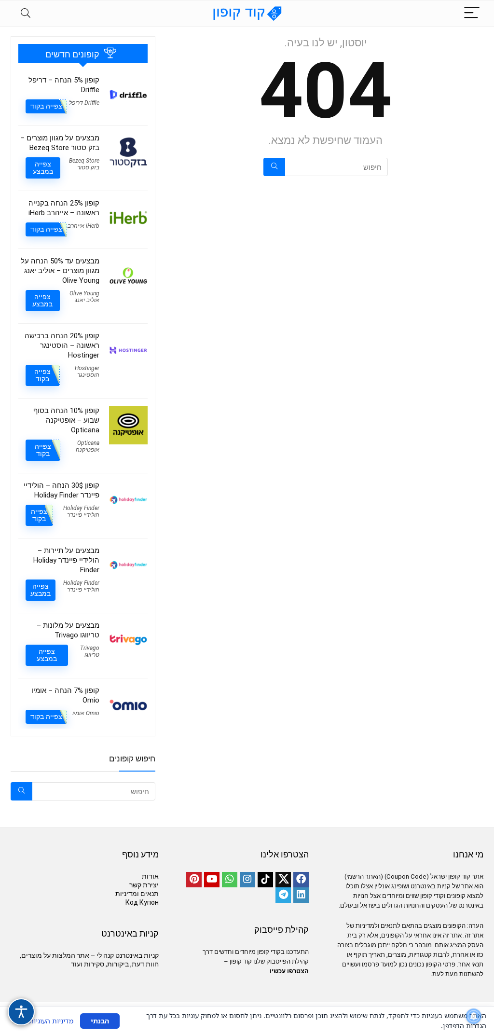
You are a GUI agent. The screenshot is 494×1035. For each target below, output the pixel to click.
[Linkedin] (301, 895)
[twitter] (283, 879)
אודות (150, 876)
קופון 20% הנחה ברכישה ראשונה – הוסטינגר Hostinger (62, 345)
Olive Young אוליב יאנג (84, 297)
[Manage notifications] (473, 1016)
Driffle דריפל (84, 102)
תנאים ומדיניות (137, 893)
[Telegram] (283, 895)
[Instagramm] (247, 879)
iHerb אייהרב (83, 225)
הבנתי (100, 1020)
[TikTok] (265, 879)
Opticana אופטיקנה (87, 446)
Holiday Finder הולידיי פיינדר (81, 511)
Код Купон (142, 902)
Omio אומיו (85, 713)
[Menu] (471, 13)
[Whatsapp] (229, 879)
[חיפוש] (274, 167)
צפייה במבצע (43, 167)
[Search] (25, 13)
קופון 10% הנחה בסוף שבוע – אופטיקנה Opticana (66, 420)
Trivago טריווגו (89, 651)
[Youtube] (212, 879)
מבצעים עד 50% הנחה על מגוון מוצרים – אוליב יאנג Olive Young (60, 271)
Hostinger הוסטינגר (87, 371)
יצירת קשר (144, 885)
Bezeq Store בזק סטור (84, 164)
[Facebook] (301, 879)
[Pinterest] (194, 879)
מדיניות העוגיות (51, 1020)
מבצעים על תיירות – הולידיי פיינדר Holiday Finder (66, 560)
